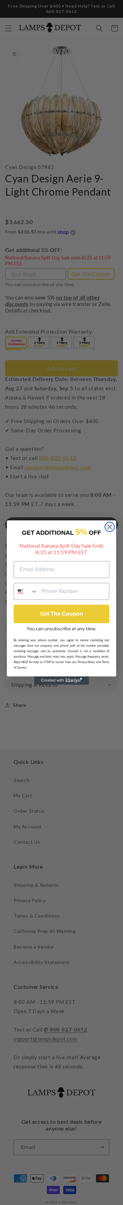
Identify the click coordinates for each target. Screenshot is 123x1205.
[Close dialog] (109, 527)
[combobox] (26, 591)
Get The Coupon (61, 614)
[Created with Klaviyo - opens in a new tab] (61, 680)
